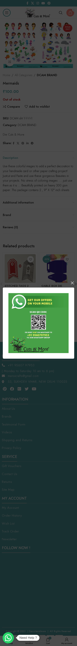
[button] (8, 637)
